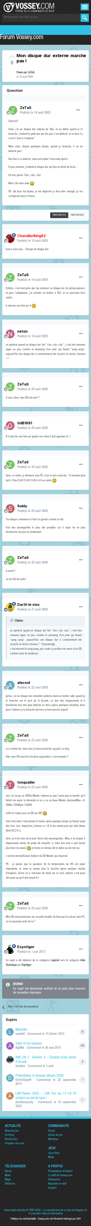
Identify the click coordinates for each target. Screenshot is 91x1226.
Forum (51, 1131)
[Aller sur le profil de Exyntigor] (10, 949)
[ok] (85, 18)
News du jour (12, 1131)
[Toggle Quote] (12, 620)
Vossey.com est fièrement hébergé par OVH (59, 1219)
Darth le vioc (28, 604)
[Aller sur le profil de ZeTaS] (12, 110)
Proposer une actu (14, 1143)
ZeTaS (31, 72)
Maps (8, 1179)
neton (22, 331)
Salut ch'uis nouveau (28, 1044)
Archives (9, 1135)
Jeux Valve (54, 1153)
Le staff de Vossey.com (60, 1175)
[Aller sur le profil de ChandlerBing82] (10, 238)
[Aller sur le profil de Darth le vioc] (10, 607)
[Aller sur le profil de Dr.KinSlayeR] (10, 1078)
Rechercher (11, 1139)
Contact (52, 1188)
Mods (51, 1157)
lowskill (20, 1034)
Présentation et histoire (60, 1171)
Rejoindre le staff (57, 1184)
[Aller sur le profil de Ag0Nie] (10, 1046)
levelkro (20, 1066)
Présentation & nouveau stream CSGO (39, 1076)
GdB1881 (24, 423)
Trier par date (77, 215)
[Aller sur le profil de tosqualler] (10, 785)
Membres (53, 1139)
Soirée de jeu (55, 1135)
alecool (23, 682)
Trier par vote (59, 215)
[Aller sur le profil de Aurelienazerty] (10, 1096)
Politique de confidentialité (23, 1219)
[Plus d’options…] (78, 110)
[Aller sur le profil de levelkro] (10, 1059)
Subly (22, 506)
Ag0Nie (19, 1048)
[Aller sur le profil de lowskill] (10, 1032)
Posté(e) (35, 112)
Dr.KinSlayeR (23, 1080)
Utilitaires (10, 1184)
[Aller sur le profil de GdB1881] (10, 425)
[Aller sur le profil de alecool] (10, 685)
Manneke (21, 1030)
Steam (8, 1171)
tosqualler (26, 782)
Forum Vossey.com (21, 37)
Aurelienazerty (24, 1102)
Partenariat (54, 1179)
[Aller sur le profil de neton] (10, 333)
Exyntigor (25, 947)
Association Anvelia (14, 1210)
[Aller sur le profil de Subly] (10, 508)
